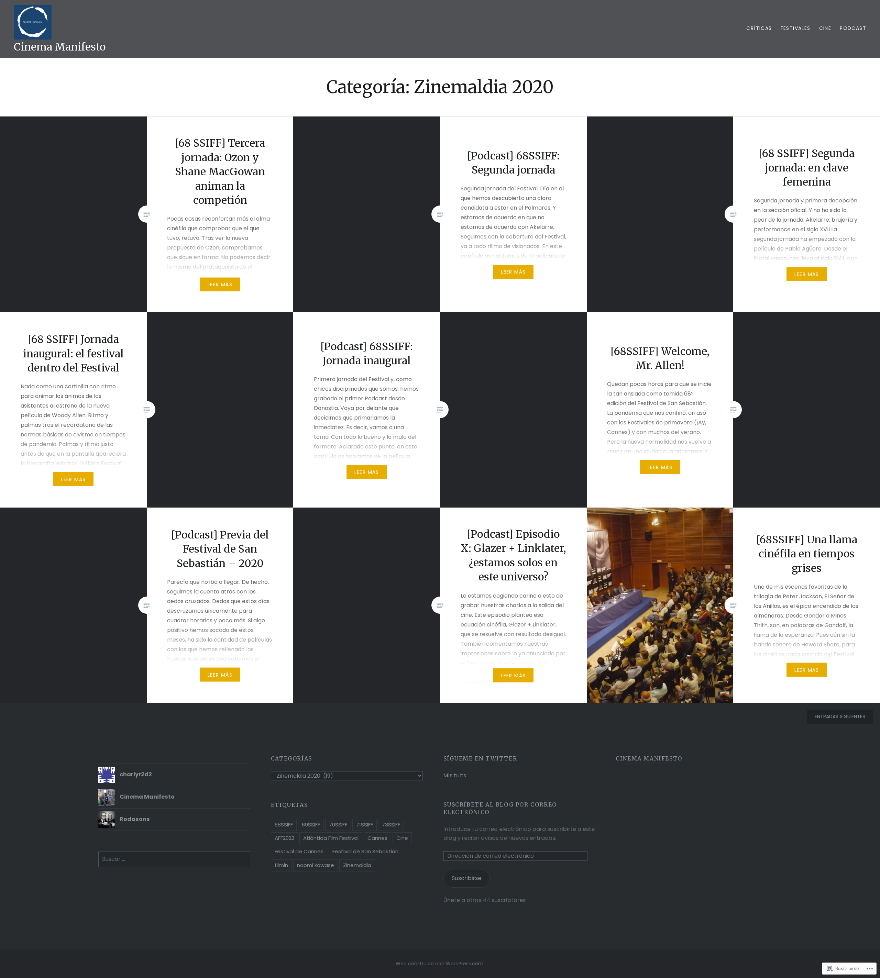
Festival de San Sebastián (365, 851)
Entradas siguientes (840, 716)
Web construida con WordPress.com (439, 963)
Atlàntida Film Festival (331, 838)
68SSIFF (284, 824)
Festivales (796, 28)
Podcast (853, 28)
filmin (281, 865)
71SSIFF (364, 824)
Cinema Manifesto (60, 46)
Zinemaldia (357, 865)
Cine (825, 28)
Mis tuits (454, 775)
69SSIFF (311, 824)
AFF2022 (284, 838)
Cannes (377, 838)
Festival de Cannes (299, 851)
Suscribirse (466, 878)
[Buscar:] (174, 859)
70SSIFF (338, 824)
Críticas (759, 28)
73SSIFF (391, 824)
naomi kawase (315, 865)
